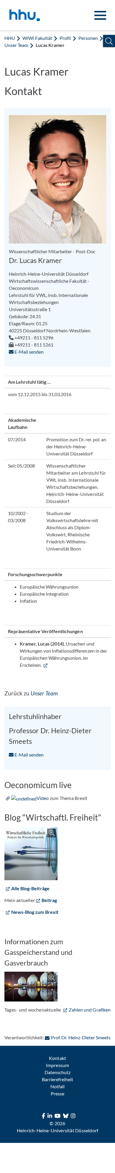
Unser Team (16, 45)
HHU (9, 38)
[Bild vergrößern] (31, 853)
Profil (65, 38)
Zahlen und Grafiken (90, 1009)
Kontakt (57, 1058)
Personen (88, 38)
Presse (57, 1093)
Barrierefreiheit (57, 1079)
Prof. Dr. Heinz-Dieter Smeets (80, 1037)
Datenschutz (57, 1072)
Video (43, 798)
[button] (109, 41)
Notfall (57, 1086)
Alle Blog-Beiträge (30, 888)
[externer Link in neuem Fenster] (45, 665)
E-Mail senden (29, 351)
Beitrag (49, 900)
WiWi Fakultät (37, 38)
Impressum (57, 1065)
